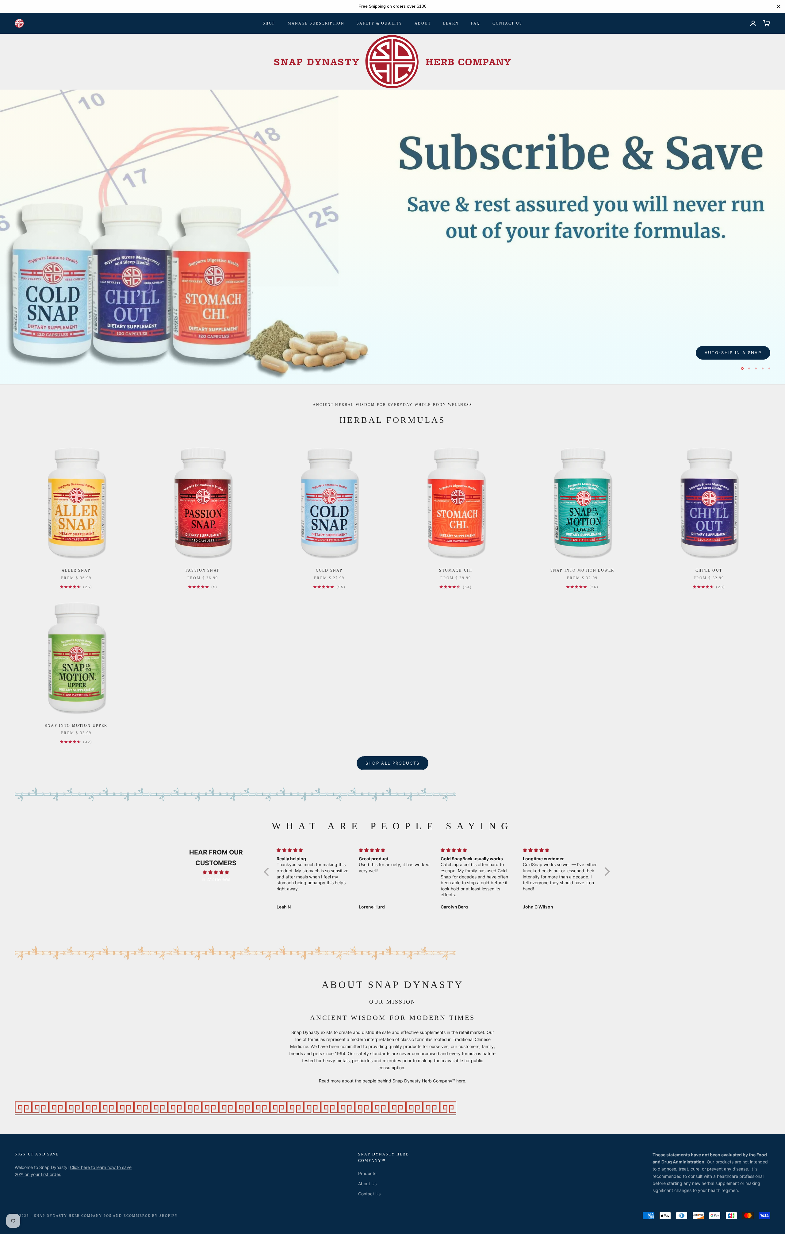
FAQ (475, 23)
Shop (269, 23)
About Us (367, 1184)
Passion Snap (203, 571)
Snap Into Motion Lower (582, 571)
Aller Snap (76, 571)
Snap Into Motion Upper (76, 726)
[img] (216, 873)
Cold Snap (329, 571)
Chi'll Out (708, 571)
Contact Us (507, 23)
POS (108, 1217)
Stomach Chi (455, 571)
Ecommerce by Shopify (151, 1217)
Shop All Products (393, 764)
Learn (451, 23)
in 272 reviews (216, 880)
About (423, 23)
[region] (392, 6)
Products (367, 1174)
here (460, 1082)
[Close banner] (778, 6)
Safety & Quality (380, 23)
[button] (268, 873)
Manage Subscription (316, 23)
